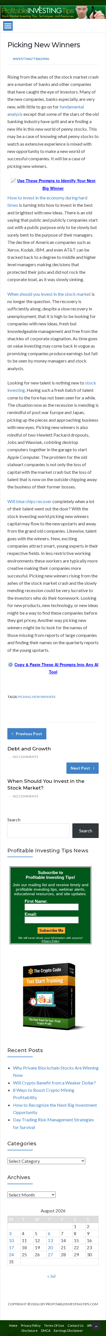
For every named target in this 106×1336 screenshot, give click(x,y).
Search (13, 819)
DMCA (45, 1330)
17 (11, 1247)
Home (13, 1325)
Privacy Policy (31, 1325)
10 (11, 1240)
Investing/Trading (31, 59)
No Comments (25, 757)
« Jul (51, 1276)
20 (50, 1247)
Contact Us (76, 1325)
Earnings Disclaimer (68, 1330)
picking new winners (36, 697)
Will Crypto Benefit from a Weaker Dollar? (54, 1082)
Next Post (80, 768)
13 (50, 1240)
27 (50, 1254)
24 (11, 1254)
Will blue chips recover (29, 501)
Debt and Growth (29, 749)
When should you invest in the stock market (49, 294)
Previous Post (29, 733)
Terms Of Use (54, 1325)
